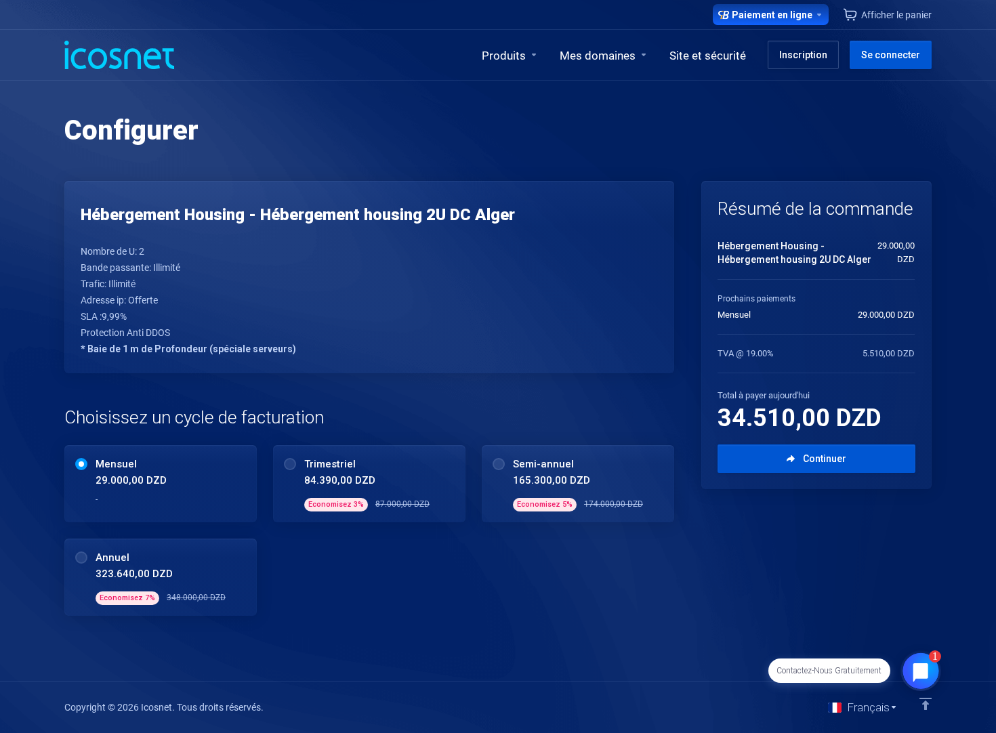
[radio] (81, 464)
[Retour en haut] (925, 703)
